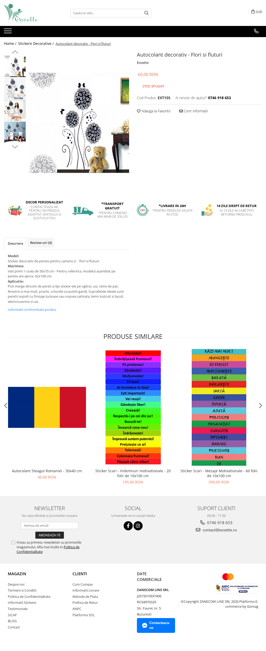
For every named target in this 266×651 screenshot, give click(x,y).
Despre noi (16, 584)
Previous (15, 52)
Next (15, 146)
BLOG (12, 621)
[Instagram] (138, 525)
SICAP (12, 615)
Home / (10, 43)
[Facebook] (128, 525)
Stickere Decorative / (36, 43)
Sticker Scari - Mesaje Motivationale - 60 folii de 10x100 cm (219, 473)
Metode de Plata (85, 596)
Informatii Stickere (22, 602)
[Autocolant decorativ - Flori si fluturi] (79, 123)
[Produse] (8, 32)
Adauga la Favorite (156, 110)
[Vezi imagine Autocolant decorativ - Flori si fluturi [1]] (15, 88)
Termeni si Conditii (22, 590)
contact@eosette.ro (219, 529)
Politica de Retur (85, 602)
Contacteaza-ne (159, 625)
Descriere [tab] (15, 243)
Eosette (143, 62)
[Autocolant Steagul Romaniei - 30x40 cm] (47, 407)
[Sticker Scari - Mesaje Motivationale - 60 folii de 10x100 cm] (219, 407)
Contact (14, 627)
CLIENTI (79, 573)
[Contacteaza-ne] (256, 31)
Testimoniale (18, 608)
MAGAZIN (17, 573)
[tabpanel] (79, 123)
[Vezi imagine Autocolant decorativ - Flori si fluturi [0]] (15, 66)
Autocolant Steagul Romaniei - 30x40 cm (47, 470)
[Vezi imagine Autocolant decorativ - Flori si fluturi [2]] (15, 110)
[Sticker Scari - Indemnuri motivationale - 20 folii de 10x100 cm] (133, 407)
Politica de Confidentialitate (29, 596)
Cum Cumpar (82, 584)
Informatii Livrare (85, 590)
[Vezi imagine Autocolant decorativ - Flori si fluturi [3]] (15, 132)
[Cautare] (146, 13)
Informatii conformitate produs (32, 309)
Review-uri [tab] (41, 242)
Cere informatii (195, 110)
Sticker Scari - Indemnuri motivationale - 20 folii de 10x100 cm (133, 473)
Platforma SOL (83, 615)
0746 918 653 (219, 522)
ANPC (76, 608)
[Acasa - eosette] (30, 13)
